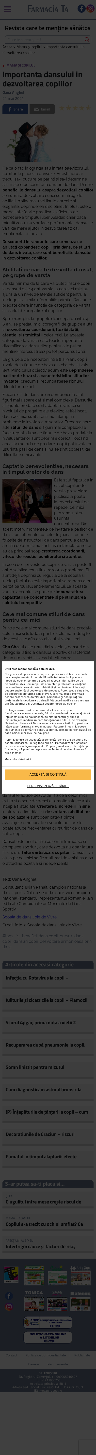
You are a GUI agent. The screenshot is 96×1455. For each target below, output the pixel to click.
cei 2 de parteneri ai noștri (30, 674)
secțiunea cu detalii (35, 700)
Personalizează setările (48, 786)
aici (28, 759)
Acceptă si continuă (48, 774)
